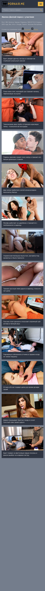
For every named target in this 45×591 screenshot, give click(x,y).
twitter (36, 29)
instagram (27, 29)
